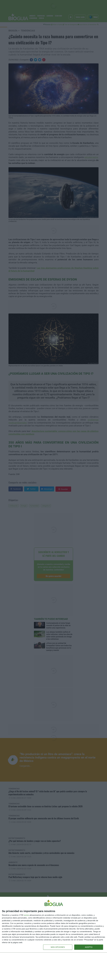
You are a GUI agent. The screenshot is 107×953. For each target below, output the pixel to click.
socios (26, 915)
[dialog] (53, 925)
